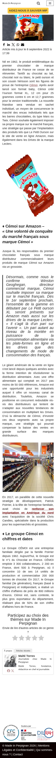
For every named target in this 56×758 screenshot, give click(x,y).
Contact (18, 754)
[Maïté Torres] (10, 666)
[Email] (22, 44)
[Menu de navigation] (50, 3)
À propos (8, 651)
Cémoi (33, 85)
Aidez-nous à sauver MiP (28, 10)
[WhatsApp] (17, 44)
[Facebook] (3, 44)
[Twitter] (13, 44)
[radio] (15, 638)
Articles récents (23, 651)
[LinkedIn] (8, 44)
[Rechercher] (38, 3)
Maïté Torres (26, 655)
